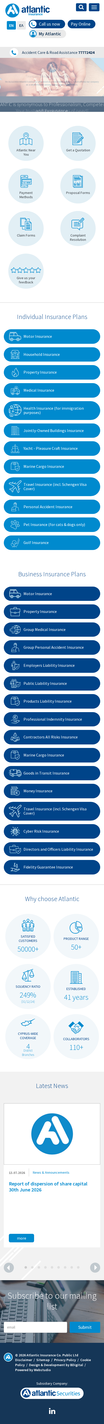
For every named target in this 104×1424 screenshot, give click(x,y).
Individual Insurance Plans (52, 316)
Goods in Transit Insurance (46, 773)
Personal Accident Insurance (47, 506)
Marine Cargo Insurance (43, 466)
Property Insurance (40, 372)
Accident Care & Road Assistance (58, 52)
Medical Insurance (38, 390)
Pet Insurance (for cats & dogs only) (54, 524)
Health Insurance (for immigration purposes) (53, 410)
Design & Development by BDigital (56, 1365)
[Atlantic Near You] (26, 143)
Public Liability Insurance (45, 683)
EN (11, 25)
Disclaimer (23, 1360)
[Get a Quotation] (78, 143)
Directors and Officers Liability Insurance (58, 849)
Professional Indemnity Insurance (52, 719)
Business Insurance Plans (52, 574)
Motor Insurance (37, 336)
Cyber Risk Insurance (41, 831)
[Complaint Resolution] (78, 228)
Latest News (52, 1085)
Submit (85, 1327)
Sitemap (43, 1360)
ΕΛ (21, 25)
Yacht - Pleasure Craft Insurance (50, 448)
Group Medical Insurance (44, 629)
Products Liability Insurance (47, 701)
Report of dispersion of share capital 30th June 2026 (48, 1186)
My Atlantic (50, 34)
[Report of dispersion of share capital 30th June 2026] (52, 1133)
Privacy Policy (65, 1360)
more (21, 1238)
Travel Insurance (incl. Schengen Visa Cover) (55, 486)
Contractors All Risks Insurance (50, 736)
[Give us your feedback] (26, 271)
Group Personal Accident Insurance (53, 647)
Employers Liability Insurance (49, 665)
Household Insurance (41, 354)
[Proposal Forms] (78, 186)
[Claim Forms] (26, 228)
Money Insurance (38, 790)
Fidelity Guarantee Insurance (48, 866)
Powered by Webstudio (33, 1370)
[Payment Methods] (26, 186)
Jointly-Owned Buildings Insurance (53, 430)
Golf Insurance (36, 542)
